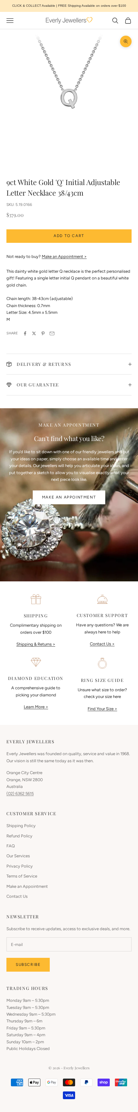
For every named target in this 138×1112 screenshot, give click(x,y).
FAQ (10, 845)
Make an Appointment (69, 497)
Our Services (18, 855)
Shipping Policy (21, 825)
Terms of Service (21, 876)
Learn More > (36, 706)
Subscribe (28, 964)
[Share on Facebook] (25, 333)
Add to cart (69, 236)
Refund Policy (19, 836)
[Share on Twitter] (34, 333)
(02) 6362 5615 (20, 793)
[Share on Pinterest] (43, 333)
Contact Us (17, 896)
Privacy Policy (19, 866)
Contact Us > (102, 643)
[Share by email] (52, 333)
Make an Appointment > (64, 256)
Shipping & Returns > (35, 644)
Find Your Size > (102, 708)
